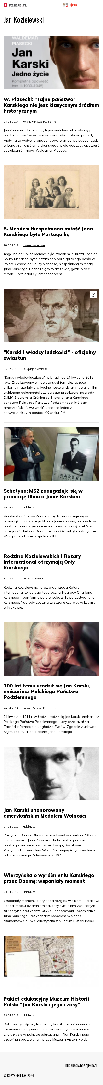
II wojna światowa (34, 245)
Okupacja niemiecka (35, 369)
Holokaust (29, 507)
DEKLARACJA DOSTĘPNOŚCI (81, 1065)
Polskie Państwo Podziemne (39, 121)
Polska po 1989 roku (35, 578)
